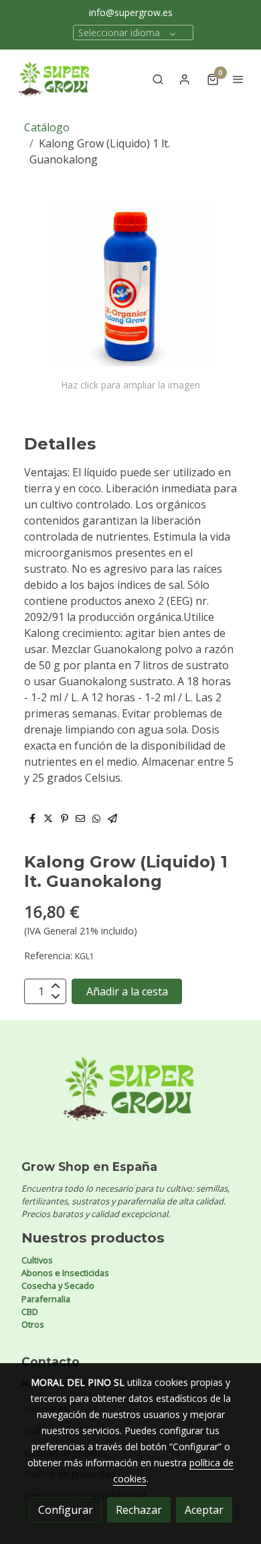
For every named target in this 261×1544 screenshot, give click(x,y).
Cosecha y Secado (57, 1285)
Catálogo (47, 127)
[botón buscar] (158, 79)
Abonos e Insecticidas (65, 1273)
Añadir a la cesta (127, 991)
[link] (53, 79)
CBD (29, 1312)
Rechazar (139, 1509)
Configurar (65, 1509)
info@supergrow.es (131, 12)
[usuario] (185, 79)
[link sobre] (130, 1097)
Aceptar (204, 1509)
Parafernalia (45, 1299)
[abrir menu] (238, 79)
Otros (32, 1324)
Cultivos (37, 1260)
